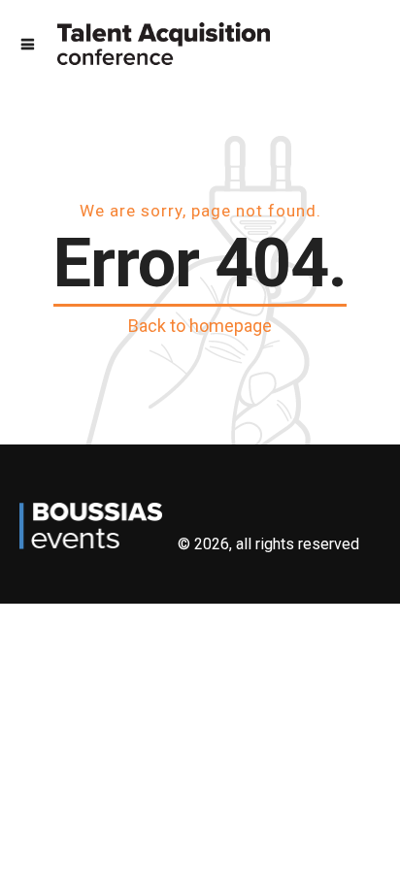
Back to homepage (200, 325)
